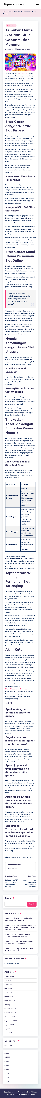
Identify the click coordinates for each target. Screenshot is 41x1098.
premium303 (14, 864)
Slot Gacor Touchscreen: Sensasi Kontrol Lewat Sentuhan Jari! (17, 935)
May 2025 (8, 989)
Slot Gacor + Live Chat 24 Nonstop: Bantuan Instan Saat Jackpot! (18, 943)
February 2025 (9, 1001)
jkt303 (6, 1053)
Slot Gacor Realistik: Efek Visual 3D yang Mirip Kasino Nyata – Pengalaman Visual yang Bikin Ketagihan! (20, 927)
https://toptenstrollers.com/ (16, 689)
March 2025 (8, 997)
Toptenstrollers (14, 4)
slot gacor (11, 25)
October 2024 (9, 1017)
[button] (12, 869)
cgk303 (7, 1057)
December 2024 (10, 1009)
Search (8, 898)
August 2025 (9, 977)
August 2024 (9, 1025)
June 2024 (8, 1033)
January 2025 (9, 1005)
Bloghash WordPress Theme (24, 1095)
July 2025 (7, 980)
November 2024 (10, 1013)
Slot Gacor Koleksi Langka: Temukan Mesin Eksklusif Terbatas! (18, 919)
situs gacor (23, 73)
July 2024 (7, 1029)
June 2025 (8, 984)
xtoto (6, 1073)
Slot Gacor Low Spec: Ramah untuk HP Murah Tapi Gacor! (19, 950)
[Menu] (37, 4)
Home (4, 11)
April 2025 (8, 993)
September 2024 (10, 1021)
